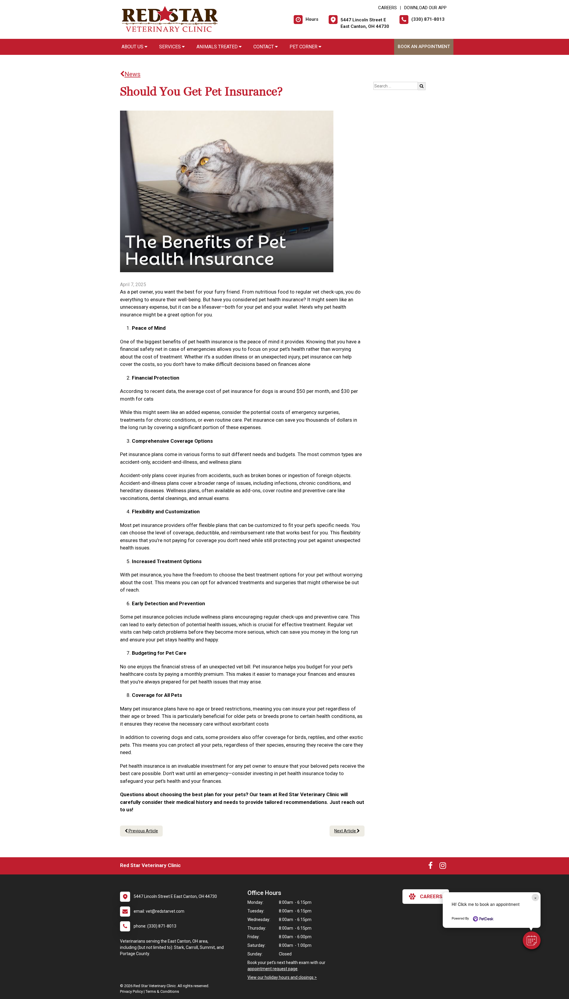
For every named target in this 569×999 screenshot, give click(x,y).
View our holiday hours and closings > (282, 977)
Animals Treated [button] (217, 47)
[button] (532, 940)
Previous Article (143, 830)
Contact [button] (264, 47)
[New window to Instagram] (443, 866)
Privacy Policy (131, 991)
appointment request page (272, 968)
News (132, 74)
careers (431, 896)
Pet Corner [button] (304, 47)
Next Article (345, 830)
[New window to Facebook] (430, 866)
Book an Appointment (424, 46)
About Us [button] (133, 47)
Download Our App (425, 7)
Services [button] (170, 47)
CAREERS (387, 7)
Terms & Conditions (162, 991)
